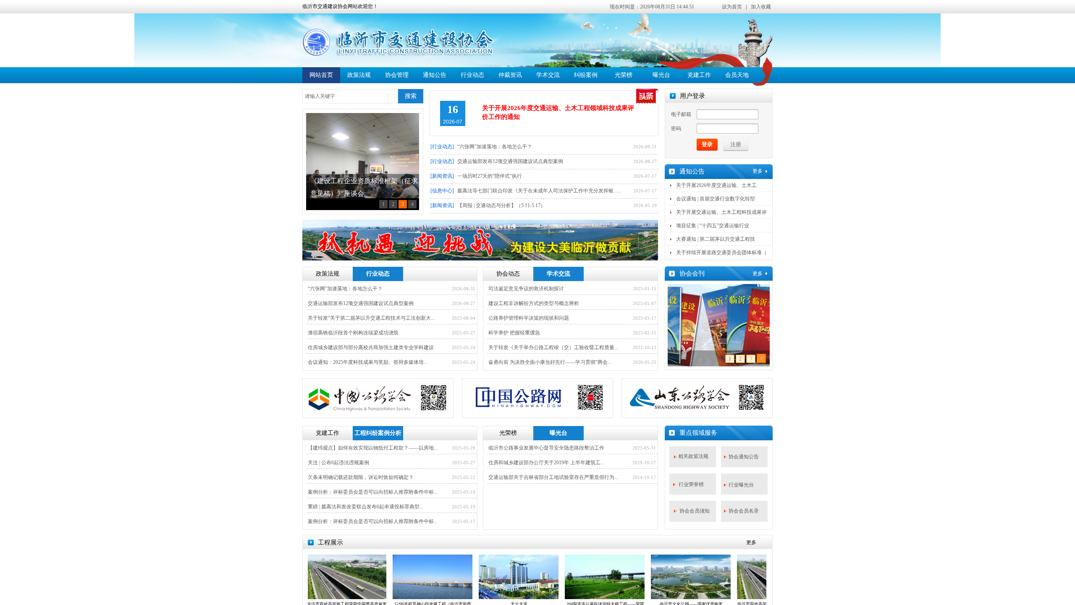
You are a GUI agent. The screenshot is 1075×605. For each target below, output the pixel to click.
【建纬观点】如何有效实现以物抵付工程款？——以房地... (373, 448)
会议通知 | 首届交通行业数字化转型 (715, 199)
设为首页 (732, 7)
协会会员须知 (694, 511)
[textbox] (350, 96)
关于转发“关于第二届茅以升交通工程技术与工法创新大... (371, 318)
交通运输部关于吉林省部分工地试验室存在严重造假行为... (553, 477)
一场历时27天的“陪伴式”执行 (489, 176)
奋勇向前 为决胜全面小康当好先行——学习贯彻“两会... (549, 362)
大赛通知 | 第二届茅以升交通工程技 (715, 239)
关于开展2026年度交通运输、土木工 (716, 185)
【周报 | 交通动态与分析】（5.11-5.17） (501, 205)
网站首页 (321, 75)
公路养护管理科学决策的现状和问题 (528, 318)
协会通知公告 (744, 457)
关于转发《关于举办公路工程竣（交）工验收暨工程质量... (553, 347)
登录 (707, 144)
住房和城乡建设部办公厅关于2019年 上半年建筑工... (546, 463)
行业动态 (472, 75)
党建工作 (699, 75)
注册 (735, 144)
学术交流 (548, 75)
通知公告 (434, 75)
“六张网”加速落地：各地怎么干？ (494, 147)
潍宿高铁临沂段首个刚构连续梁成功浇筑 (353, 333)
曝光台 (661, 75)
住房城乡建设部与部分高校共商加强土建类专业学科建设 (371, 347)
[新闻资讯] (442, 176)
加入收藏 (761, 7)
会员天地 (737, 75)
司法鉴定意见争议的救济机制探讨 (526, 289)
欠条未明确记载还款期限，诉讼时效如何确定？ (361, 477)
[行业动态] (442, 147)
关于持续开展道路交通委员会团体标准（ (721, 252)
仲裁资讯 (510, 75)
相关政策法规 (693, 456)
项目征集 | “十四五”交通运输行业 (712, 226)
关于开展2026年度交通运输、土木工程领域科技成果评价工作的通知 (558, 112)
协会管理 (397, 75)
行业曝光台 (741, 485)
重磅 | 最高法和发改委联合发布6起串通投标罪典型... (365, 507)
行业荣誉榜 (691, 484)
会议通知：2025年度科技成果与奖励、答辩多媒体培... (367, 362)
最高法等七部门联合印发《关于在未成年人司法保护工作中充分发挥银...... (539, 191)
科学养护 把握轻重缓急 (514, 333)
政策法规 (359, 75)
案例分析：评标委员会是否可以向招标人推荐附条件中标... (373, 492)
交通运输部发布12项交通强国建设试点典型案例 (510, 161)
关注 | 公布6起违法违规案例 (338, 463)
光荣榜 (623, 75)
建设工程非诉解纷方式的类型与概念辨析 (533, 303)
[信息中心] (442, 191)
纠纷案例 (586, 75)
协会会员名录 (744, 511)
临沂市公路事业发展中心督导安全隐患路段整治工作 (546, 448)
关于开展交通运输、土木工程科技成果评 (721, 212)
